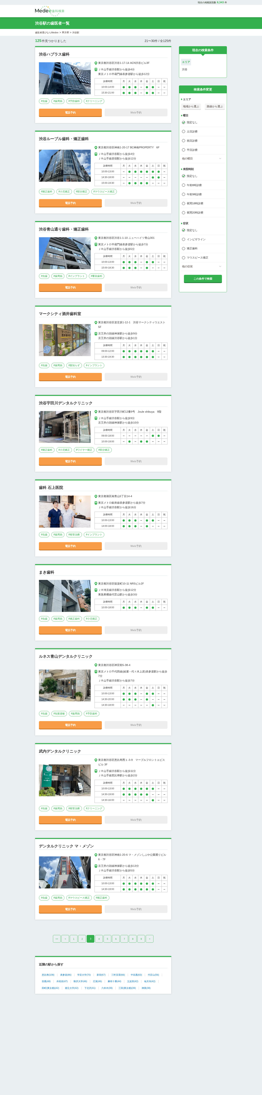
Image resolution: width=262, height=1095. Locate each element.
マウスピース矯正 (197, 257)
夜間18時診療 (195, 203)
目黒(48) (46, 981)
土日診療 (192, 131)
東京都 (65, 32)
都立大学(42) (71, 988)
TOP (250, 1084)
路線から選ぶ (215, 106)
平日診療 (192, 149)
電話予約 (70, 112)
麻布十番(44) (114, 981)
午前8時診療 (194, 185)
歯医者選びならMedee (46, 32)
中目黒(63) (136, 975)
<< (56, 939)
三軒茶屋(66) (118, 975)
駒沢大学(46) (80, 981)
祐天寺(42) (149, 981)
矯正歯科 (192, 248)
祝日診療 (192, 140)
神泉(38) (146, 988)
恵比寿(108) (48, 975)
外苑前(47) (62, 981)
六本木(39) (107, 988)
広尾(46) (97, 981)
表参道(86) (65, 975)
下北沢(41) (90, 988)
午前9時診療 (194, 194)
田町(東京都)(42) (50, 988)
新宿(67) (101, 975)
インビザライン (196, 239)
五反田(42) (132, 981)
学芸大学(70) (84, 975)
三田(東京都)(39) (127, 988)
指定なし (192, 122)
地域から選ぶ (191, 106)
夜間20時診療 (195, 212)
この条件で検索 (203, 278)
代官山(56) (153, 975)
